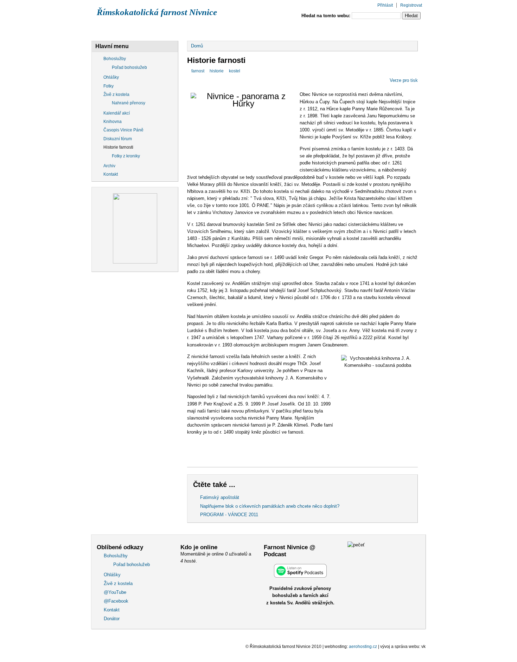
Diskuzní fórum (117, 138)
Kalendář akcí (116, 113)
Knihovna (112, 121)
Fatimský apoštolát (219, 497)
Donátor (394, 29)
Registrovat (411, 5)
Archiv (109, 165)
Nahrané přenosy (128, 102)
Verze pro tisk (404, 80)
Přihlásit (385, 5)
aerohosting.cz (363, 646)
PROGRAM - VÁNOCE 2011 (229, 514)
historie (217, 71)
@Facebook (308, 29)
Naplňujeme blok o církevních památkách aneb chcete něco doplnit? (269, 506)
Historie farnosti (118, 147)
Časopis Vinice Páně (123, 130)
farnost (197, 71)
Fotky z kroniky (126, 156)
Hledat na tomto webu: (326, 15)
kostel (234, 71)
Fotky (108, 86)
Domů (197, 45)
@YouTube (260, 29)
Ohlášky (162, 29)
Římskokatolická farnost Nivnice (157, 12)
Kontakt (353, 29)
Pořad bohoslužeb (129, 67)
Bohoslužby (116, 29)
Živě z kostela (210, 29)
